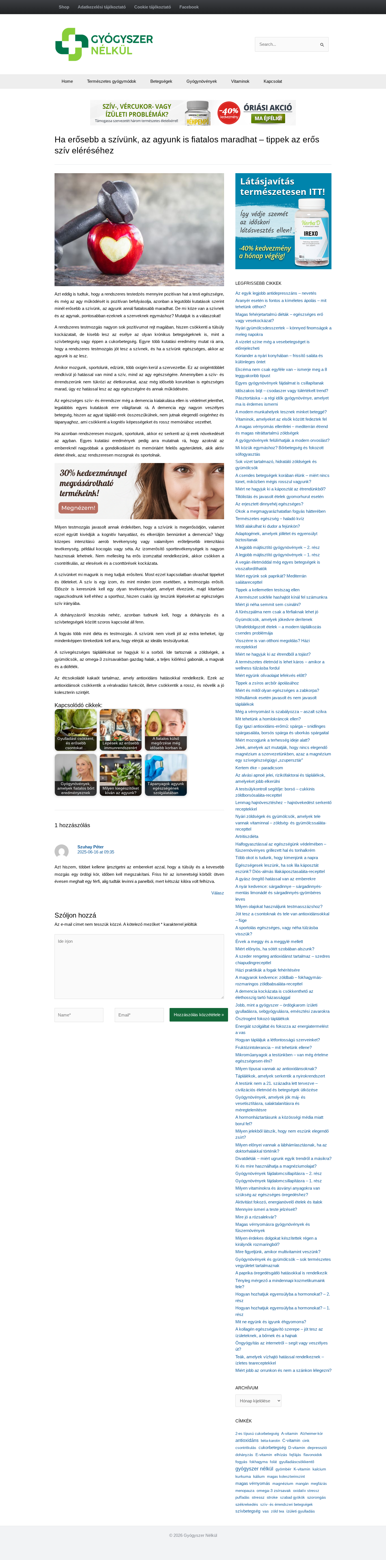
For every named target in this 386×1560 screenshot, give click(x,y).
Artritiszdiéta (246, 836)
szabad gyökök (292, 1497)
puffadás (242, 1497)
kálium (259, 1476)
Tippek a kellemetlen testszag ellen (267, 589)
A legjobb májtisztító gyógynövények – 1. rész (277, 554)
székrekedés (246, 1504)
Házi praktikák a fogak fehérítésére (267, 970)
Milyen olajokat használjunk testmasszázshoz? (278, 906)
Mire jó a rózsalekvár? (255, 1216)
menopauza (244, 1491)
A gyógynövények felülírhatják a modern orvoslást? (282, 440)
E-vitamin (263, 1454)
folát (273, 1462)
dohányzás (244, 1455)
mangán (302, 1483)
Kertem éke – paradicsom (259, 767)
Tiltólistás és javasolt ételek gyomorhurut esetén (279, 496)
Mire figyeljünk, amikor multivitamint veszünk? (277, 1251)
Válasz (217, 892)
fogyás (241, 1462)
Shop (64, 7)
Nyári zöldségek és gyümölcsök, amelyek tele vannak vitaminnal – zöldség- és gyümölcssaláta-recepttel (280, 822)
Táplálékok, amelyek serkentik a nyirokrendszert (280, 1076)
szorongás (316, 1497)
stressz (258, 1497)
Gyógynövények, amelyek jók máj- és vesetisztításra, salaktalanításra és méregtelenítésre (270, 1103)
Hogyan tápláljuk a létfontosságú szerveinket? (277, 1039)
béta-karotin (270, 1441)
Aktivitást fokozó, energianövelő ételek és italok (278, 1202)
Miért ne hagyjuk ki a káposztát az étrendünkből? (280, 488)
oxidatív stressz (306, 1491)
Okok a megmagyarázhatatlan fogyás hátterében (280, 511)
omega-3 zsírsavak (274, 1491)
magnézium (282, 1483)
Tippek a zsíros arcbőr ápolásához (267, 683)
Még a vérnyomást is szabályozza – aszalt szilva (280, 711)
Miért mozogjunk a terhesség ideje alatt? (272, 740)
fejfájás (295, 1455)
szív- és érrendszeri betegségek (286, 1504)
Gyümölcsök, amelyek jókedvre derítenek (274, 619)
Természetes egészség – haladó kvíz (269, 518)
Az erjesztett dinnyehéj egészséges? (269, 503)
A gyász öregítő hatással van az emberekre (275, 878)
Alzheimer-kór (311, 1433)
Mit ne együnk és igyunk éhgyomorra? (270, 1321)
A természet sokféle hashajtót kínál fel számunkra (281, 597)
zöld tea (277, 1511)
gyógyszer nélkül (254, 1469)
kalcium (319, 1469)
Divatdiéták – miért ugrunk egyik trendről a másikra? (283, 1158)
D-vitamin (296, 1448)
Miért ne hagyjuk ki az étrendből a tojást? (273, 654)
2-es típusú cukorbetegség (257, 1433)
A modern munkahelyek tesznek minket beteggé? (281, 411)
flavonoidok (312, 1455)
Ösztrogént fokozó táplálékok (262, 1018)
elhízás (280, 1455)
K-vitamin (302, 1469)
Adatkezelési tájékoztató (102, 7)
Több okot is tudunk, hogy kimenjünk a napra (276, 857)
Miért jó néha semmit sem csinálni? (268, 604)
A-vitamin (289, 1433)
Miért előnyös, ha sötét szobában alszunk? (274, 948)
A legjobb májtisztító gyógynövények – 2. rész (277, 547)
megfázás (319, 1483)
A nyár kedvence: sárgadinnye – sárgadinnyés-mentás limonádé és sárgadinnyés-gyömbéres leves (278, 892)
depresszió (317, 1447)
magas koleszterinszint (286, 1476)
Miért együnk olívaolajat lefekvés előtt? (271, 675)
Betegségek (161, 81)
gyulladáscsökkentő (296, 1461)
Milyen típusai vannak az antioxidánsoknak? (276, 1068)
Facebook (189, 7)
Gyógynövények (202, 81)
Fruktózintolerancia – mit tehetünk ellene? (273, 1047)
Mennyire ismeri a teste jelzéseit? (266, 1209)
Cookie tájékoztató (152, 7)
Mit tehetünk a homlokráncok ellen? (268, 718)
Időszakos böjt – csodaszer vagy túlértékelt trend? (281, 390)
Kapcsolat (273, 81)
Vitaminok (240, 81)
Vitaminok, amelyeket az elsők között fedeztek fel (281, 419)
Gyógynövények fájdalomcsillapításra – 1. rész (278, 1180)
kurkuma (243, 1476)
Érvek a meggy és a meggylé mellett (269, 941)
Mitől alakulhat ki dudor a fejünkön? (267, 526)
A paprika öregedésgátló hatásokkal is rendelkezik (281, 1272)
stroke (272, 1497)
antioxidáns (247, 1440)
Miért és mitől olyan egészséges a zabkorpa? (277, 690)
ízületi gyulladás (300, 1511)
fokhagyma (259, 1462)
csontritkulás (245, 1448)
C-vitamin (291, 1440)
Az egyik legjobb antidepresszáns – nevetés (275, 293)
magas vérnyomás (252, 1483)
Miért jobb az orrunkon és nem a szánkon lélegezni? (283, 1370)
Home (67, 81)
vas (266, 1511)
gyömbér (283, 1469)
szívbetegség (247, 1511)
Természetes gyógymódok (111, 81)
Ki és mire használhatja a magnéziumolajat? (275, 1166)
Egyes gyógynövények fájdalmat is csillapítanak (279, 383)
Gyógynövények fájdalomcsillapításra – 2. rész (278, 1173)
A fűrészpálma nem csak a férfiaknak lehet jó (276, 611)
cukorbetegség (272, 1447)
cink (305, 1441)
